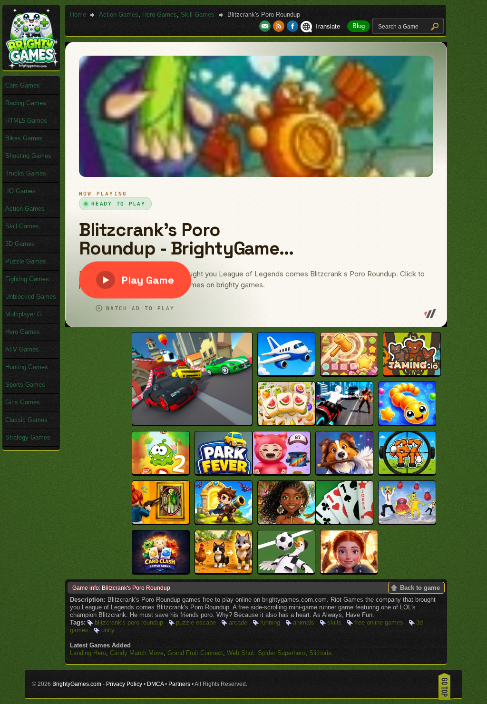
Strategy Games (27, 437)
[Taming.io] (411, 373)
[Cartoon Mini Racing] (192, 422)
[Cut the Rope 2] (160, 472)
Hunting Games (26, 367)
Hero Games (159, 14)
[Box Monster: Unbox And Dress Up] (281, 472)
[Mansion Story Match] (344, 472)
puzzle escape (196, 622)
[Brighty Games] (31, 66)
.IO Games (20, 191)
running (270, 622)
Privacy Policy (124, 684)
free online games (378, 622)
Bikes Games (24, 138)
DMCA (155, 684)
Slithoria (320, 652)
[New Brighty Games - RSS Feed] (280, 26)
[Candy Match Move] (349, 373)
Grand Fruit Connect (195, 652)
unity (108, 630)
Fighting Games (27, 279)
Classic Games (26, 419)
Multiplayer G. (24, 314)
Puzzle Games (25, 261)
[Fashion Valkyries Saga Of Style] (349, 571)
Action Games (118, 14)
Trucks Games (25, 173)
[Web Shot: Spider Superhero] (344, 422)
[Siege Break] (223, 521)
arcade (238, 622)
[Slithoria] (407, 422)
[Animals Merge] (223, 571)
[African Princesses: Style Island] (286, 521)
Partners (179, 684)
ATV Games (22, 349)
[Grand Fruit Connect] (286, 422)
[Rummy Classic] (344, 521)
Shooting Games (28, 155)
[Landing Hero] (286, 373)
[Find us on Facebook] (292, 26)
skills (334, 622)
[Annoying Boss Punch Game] (407, 521)
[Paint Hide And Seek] (160, 521)
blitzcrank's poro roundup (129, 622)
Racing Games (25, 103)
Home (78, 14)
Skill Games (197, 14)
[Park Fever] (223, 472)
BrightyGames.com (76, 684)
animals (303, 622)
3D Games (20, 243)
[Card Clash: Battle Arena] (160, 571)
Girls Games (22, 402)
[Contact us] (266, 26)
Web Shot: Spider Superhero (266, 652)
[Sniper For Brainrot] (407, 472)
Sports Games (25, 384)
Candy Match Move (137, 652)
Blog (358, 25)
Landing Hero (88, 652)
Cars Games (22, 85)
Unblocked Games (30, 296)
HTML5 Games (26, 120)
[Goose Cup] (286, 571)
